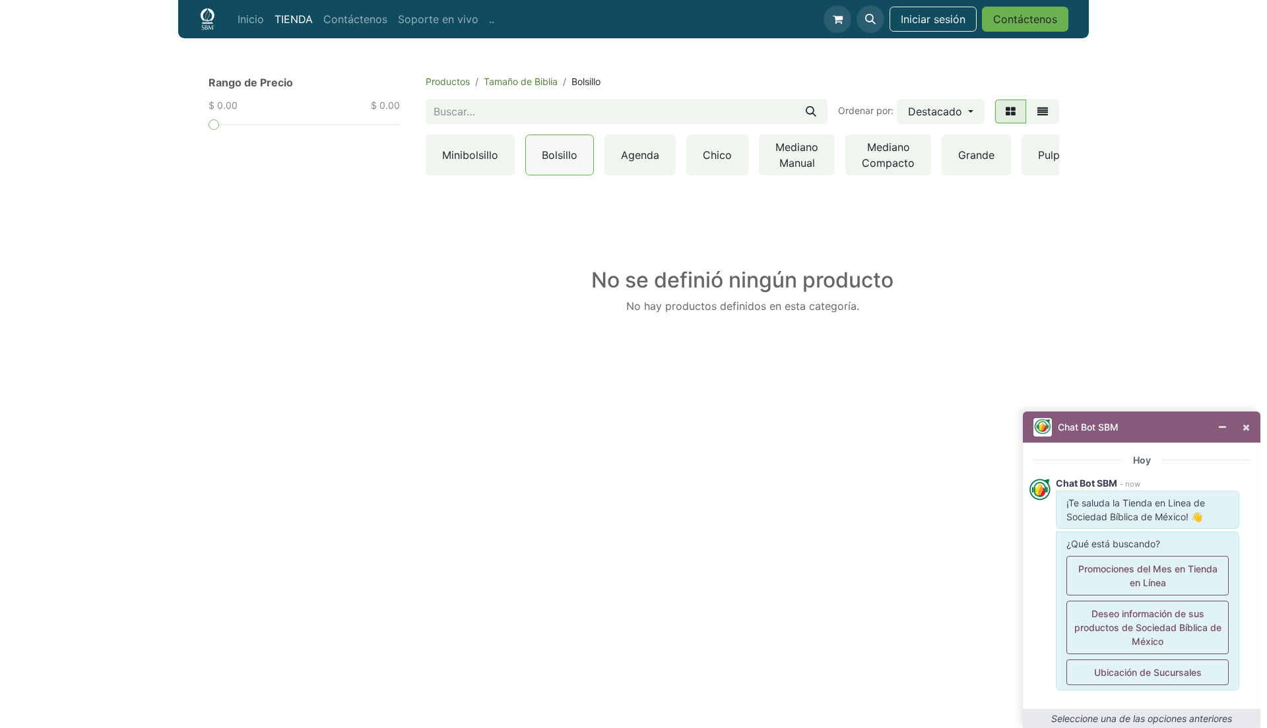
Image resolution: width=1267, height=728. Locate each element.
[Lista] (1042, 111)
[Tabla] (1010, 111)
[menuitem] (250, 19)
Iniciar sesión (933, 19)
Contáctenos (1025, 19)
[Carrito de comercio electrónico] (837, 19)
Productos (448, 81)
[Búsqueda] (811, 111)
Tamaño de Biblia (521, 81)
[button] (870, 19)
